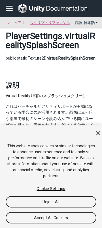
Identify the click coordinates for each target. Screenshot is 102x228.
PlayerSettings (34, 35)
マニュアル (16, 23)
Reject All (51, 201)
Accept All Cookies (51, 217)
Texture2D (37, 58)
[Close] (98, 133)
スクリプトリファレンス (50, 23)
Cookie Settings (51, 188)
